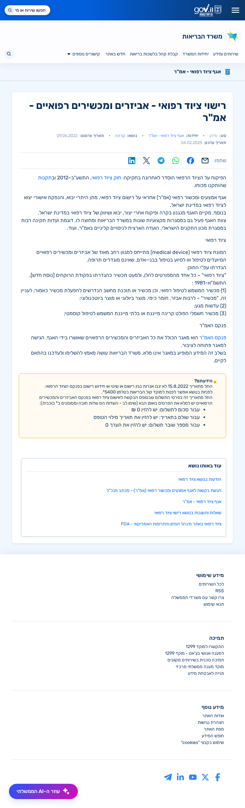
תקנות (45, 178)
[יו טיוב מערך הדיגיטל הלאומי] (193, 777)
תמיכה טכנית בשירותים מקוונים (195, 660)
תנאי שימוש (214, 604)
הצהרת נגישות (211, 722)
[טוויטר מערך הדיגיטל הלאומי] (205, 777)
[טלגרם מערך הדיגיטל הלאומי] (168, 777)
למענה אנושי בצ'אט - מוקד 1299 (194, 653)
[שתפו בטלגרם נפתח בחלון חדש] (161, 160)
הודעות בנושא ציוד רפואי (199, 479)
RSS (219, 591)
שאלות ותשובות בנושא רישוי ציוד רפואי (187, 513)
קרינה (120, 135)
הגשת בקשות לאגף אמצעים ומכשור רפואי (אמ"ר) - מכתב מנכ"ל (164, 490)
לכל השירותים (211, 584)
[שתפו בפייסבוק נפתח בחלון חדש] (190, 160)
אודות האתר (213, 715)
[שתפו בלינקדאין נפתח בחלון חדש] (131, 160)
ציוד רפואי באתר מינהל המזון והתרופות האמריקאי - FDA (171, 524)
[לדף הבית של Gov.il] (208, 10)
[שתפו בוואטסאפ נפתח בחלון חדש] (175, 160)
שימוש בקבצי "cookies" (202, 742)
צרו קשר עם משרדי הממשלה (197, 597)
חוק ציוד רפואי (106, 178)
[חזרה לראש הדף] (228, 791)
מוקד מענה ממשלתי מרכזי (200, 666)
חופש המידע (213, 736)
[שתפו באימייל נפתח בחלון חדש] (205, 160)
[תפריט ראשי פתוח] (235, 10)
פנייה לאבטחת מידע (206, 673)
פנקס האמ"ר (212, 338)
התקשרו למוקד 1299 (205, 646)
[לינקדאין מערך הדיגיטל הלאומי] (180, 777)
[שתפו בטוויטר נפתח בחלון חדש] (146, 160)
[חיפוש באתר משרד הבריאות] (9, 54)
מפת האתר (214, 729)
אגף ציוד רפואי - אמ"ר (166, 135)
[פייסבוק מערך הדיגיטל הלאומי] (218, 777)
